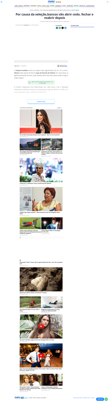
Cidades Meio (70, 5)
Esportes (52, 5)
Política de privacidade (78, 397)
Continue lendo (41, 101)
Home (16, 5)
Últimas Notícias (90, 5)
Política (39, 5)
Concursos (58, 5)
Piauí (48, 5)
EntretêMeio (26, 5)
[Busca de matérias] (107, 2)
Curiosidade (33, 5)
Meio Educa (82, 5)
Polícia (44, 5)
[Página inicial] (51, 1)
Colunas (64, 5)
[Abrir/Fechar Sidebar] (1, 2)
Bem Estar (76, 5)
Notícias (20, 5)
